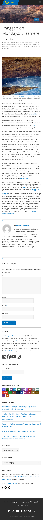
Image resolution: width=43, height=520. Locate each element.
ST (4, 396)
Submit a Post (9, 351)
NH (14, 393)
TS (7, 396)
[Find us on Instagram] (19, 356)
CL (11, 390)
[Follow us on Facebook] (9, 356)
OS (22, 393)
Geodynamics (11, 44)
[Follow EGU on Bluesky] (29, 511)
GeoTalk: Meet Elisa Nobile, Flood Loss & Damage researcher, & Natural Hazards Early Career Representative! (19, 416)
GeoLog (18, 341)
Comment (5, 276)
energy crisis (24, 178)
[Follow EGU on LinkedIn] (9, 511)
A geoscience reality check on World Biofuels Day (18, 431)
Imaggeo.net (36, 190)
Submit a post (23, 505)
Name (4, 297)
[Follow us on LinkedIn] (4, 356)
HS (10, 393)
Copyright (14, 502)
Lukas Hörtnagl (23, 516)
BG (8, 390)
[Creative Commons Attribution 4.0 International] (4, 489)
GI (34, 390)
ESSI (23, 390)
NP (18, 393)
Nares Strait (34, 114)
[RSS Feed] (34, 511)
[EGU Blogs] (10, 4)
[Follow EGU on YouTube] (17, 511)
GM (37, 390)
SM (29, 393)
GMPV (5, 393)
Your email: (6, 368)
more (25, 187)
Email (4, 305)
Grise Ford (35, 125)
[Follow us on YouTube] (13, 356)
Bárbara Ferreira (7, 42)
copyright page (13, 483)
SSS (37, 393)
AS (4, 390)
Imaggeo (28, 44)
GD (30, 390)
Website (5, 314)
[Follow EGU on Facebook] (21, 511)
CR (15, 390)
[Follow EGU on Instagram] (13, 511)
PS (25, 393)
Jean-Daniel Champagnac (23, 97)
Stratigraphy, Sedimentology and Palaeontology (22, 46)
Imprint (24, 502)
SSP (33, 393)
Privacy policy (34, 502)
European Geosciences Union (15, 336)
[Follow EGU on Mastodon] (25, 511)
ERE (18, 390)
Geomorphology (20, 44)
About (6, 502)
